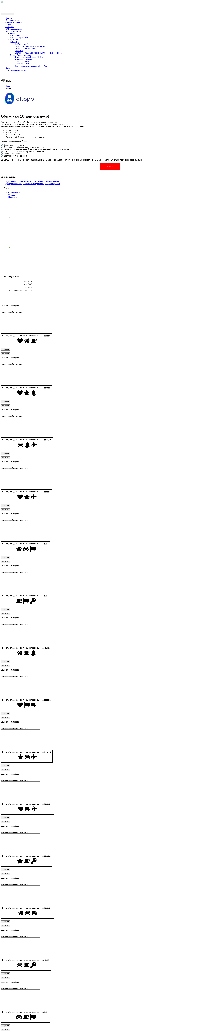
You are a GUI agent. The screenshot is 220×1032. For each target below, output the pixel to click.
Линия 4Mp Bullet (22, 61)
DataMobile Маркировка (25, 48)
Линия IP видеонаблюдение (22, 55)
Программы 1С (12, 20)
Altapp (12, 33)
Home (8, 86)
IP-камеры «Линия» (23, 59)
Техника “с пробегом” (19, 38)
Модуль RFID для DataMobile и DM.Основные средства (38, 53)
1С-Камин (10, 27)
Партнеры (12, 197)
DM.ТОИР (19, 51)
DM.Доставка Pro (22, 44)
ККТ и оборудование (14, 29)
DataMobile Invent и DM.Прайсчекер (30, 46)
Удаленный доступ (18, 70)
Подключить (110, 166)
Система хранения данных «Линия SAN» (32, 66)
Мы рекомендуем (13, 31)
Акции (8, 24)
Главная (9, 18)
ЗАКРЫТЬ (5, 354)
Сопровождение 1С (14, 22)
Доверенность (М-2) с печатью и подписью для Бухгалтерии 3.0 (33, 184)
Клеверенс (15, 35)
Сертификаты (14, 193)
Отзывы (11, 195)
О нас (8, 68)
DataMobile (14, 42)
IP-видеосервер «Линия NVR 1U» (29, 57)
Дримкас (14, 40)
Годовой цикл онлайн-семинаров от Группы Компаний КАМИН (32, 181)
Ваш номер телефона (10, 306)
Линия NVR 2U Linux (23, 64)
